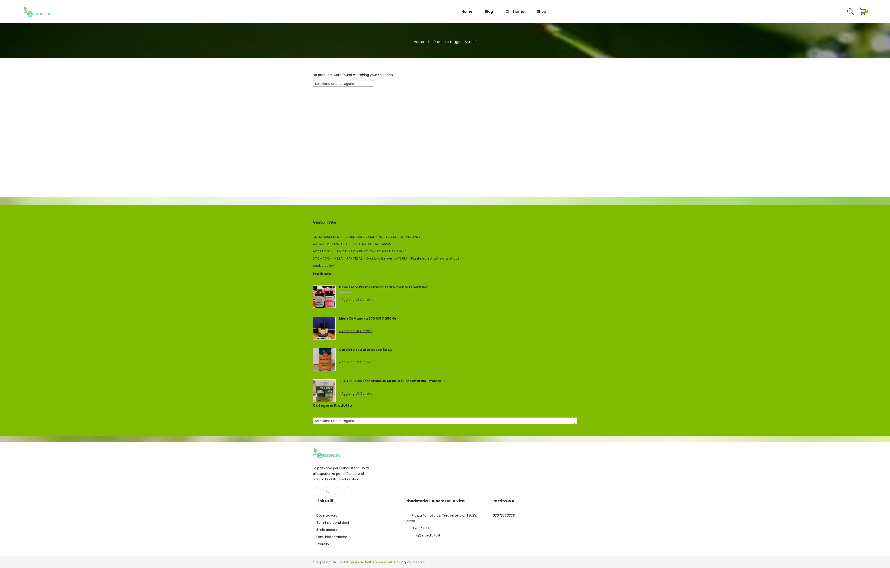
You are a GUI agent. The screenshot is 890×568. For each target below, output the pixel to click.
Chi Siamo (514, 11)
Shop (541, 11)
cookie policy (323, 265)
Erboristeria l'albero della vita (369, 562)
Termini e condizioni (332, 522)
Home (466, 11)
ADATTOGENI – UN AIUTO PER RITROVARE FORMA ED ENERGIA (360, 251)
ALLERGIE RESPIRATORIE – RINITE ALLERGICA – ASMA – (353, 244)
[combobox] (343, 83)
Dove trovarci (327, 515)
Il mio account (328, 529)
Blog (489, 11)
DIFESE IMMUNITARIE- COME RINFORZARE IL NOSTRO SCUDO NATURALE (367, 237)
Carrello (322, 544)
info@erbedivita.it (426, 535)
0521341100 (420, 528)
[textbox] (343, 83)
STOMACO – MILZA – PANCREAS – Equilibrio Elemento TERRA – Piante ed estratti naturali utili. (386, 258)
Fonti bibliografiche (331, 537)
